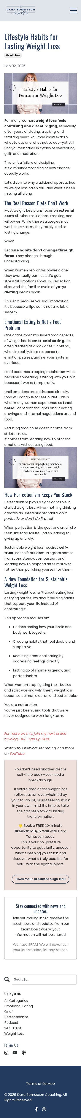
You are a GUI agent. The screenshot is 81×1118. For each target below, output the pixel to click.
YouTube (17, 753)
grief (8, 1011)
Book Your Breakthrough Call (40, 879)
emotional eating (18, 1006)
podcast (11, 1022)
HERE (46, 739)
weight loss (13, 55)
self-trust (12, 1028)
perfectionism (16, 1017)
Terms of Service (40, 1083)
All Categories (16, 1000)
